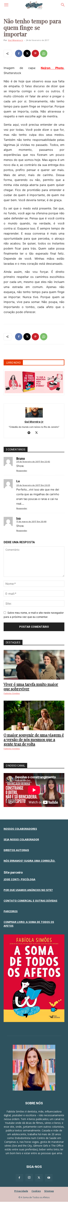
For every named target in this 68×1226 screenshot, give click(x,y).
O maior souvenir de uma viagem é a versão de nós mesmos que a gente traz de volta (34, 739)
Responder (21, 470)
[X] (27, 53)
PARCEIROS (11, 911)
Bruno (20, 458)
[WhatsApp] (43, 53)
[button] (6, 5)
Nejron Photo (52, 68)
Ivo (18, 518)
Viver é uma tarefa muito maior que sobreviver (31, 686)
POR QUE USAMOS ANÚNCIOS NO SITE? (28, 890)
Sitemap (49, 1191)
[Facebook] (18, 53)
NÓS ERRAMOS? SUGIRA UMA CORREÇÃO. (29, 860)
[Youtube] (48, 1177)
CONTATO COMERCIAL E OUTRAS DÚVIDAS (30, 900)
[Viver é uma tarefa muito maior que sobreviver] (34, 665)
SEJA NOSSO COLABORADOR (21, 839)
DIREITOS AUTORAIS (16, 850)
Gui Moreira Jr (15, 40)
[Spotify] (30, 433)
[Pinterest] (35, 53)
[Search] (63, 5)
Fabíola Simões (12, 693)
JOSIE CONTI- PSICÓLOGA (19, 879)
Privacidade (21, 1191)
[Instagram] (29, 1177)
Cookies (36, 1191)
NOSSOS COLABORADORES (20, 828)
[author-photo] (34, 416)
